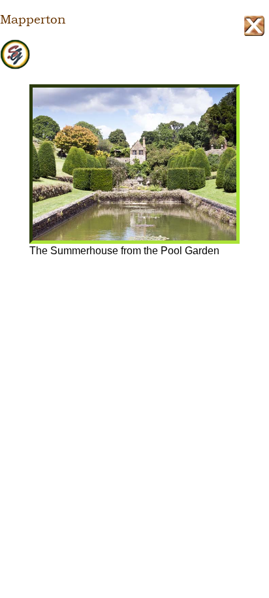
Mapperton (33, 19)
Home (134, 55)
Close (254, 26)
